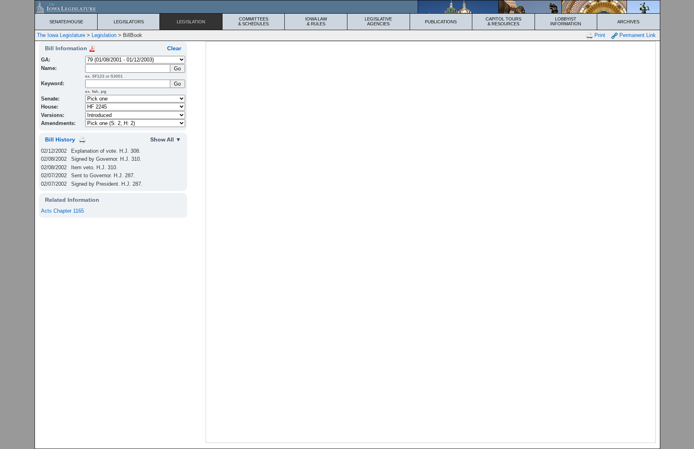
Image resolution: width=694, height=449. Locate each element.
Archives (628, 21)
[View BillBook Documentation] (92, 48)
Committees (253, 21)
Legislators (129, 21)
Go (177, 84)
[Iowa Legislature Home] (347, 6)
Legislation (191, 21)
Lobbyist (565, 21)
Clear (174, 48)
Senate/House (66, 21)
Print (599, 35)
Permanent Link (637, 35)
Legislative (378, 21)
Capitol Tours (503, 21)
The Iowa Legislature (61, 35)
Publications (441, 21)
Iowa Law (316, 21)
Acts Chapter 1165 (62, 211)
